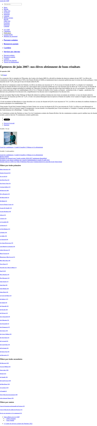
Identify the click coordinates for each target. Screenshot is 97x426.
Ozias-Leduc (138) (4, 370)
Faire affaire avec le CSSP (12, 417)
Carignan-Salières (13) (5, 187)
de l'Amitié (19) (3, 302)
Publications (7, 33)
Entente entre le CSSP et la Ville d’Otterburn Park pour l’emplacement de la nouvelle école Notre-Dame (31, 162)
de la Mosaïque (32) (4, 320)
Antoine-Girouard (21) (5, 173)
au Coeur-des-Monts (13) (5, 295)
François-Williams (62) (5, 366)
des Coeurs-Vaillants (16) (5, 334)
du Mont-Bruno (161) (5, 384)
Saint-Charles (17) (4, 281)
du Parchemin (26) (4, 348)
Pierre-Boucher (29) (4, 274)
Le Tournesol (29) (4, 239)
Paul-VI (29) (3, 271)
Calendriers (7, 31)
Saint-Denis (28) (3, 285)
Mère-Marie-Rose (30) (5, 260)
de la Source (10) (4, 330)
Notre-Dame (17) (4, 264)
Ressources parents (11, 44)
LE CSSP (7, 29)
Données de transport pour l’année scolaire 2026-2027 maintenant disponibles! (23, 158)
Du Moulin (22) (3, 201)
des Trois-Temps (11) (4, 337)
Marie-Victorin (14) (4, 253)
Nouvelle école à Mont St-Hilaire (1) (8, 267)
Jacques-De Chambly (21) (6, 208)
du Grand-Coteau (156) (5, 380)
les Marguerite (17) (4, 355)
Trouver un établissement (11, 62)
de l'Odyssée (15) (4, 313)
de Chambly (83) (4, 377)
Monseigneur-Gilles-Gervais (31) (7, 257)
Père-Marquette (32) (4, 278)
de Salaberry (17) (4, 299)
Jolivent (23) (3, 215)
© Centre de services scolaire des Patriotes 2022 (18, 423)
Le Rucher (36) (3, 232)
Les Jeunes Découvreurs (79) (6, 243)
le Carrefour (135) (4, 387)
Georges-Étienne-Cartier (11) (6, 204)
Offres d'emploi (11, 418)
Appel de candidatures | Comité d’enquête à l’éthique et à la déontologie (21, 147)
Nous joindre (10, 420)
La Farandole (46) (4, 222)
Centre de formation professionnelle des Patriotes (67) (12, 406)
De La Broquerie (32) (5, 194)
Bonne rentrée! (4, 156)
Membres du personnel (10, 36)
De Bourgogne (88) (4, 190)
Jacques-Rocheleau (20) (5, 211)
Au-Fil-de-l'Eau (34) (4, 180)
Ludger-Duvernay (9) (5, 250)
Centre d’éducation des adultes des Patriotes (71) (11, 409)
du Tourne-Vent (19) (4, 351)
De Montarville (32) (4, 197)
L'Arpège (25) (3, 218)
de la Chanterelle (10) (5, 316)
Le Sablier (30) (3, 236)
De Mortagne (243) (4, 363)
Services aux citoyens (12, 52)
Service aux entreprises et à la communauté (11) (11, 413)
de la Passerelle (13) (4, 323)
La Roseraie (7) (3, 225)
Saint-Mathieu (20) (4, 288)
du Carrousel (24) (4, 341)
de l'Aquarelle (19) (4, 306)
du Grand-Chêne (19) (5, 344)
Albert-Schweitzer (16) (5, 169)
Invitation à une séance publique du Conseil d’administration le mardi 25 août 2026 (25, 160)
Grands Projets (8, 34)
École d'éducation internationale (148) (9, 394)
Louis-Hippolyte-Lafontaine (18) (7, 246)
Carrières (7, 48)
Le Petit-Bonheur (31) (5, 229)
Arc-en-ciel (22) (3, 176)
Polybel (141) (3, 373)
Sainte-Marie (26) (4, 292)
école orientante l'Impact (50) (7, 398)
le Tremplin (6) (3, 391)
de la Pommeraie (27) (5, 327)
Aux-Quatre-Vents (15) (5, 183)
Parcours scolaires (11, 40)
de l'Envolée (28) (4, 309)
